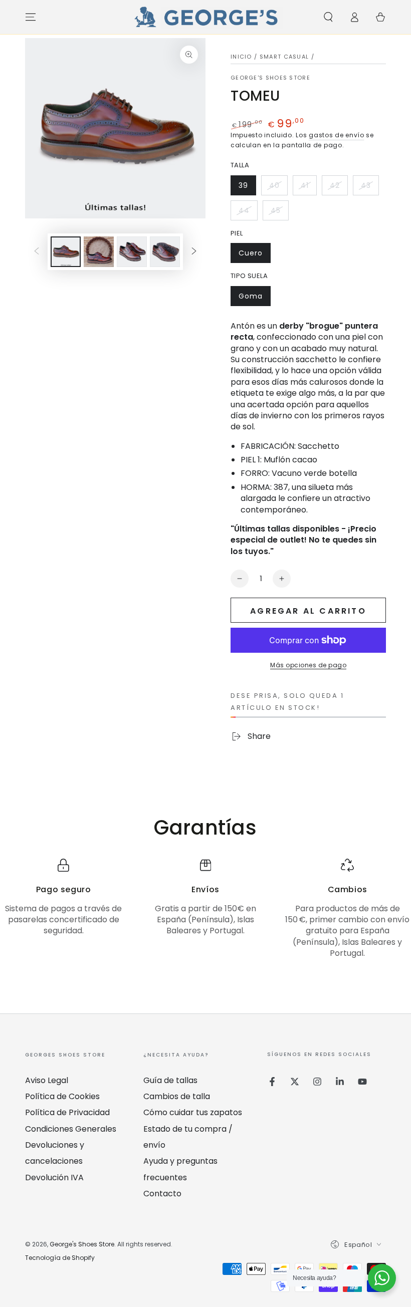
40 (278, 187)
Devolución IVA (54, 1177)
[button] (328, 17)
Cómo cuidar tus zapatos (192, 1112)
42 (338, 187)
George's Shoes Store (270, 78)
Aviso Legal (46, 1080)
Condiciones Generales (70, 1129)
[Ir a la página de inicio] (205, 17)
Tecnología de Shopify (60, 1258)
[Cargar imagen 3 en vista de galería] (132, 251)
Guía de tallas (170, 1080)
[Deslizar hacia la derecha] (194, 252)
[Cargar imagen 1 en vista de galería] (66, 251)
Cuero (254, 255)
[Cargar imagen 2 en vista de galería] (99, 251)
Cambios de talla (176, 1096)
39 (247, 187)
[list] (205, 909)
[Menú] (31, 17)
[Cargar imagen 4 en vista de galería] (165, 251)
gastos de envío (336, 135)
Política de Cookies (62, 1096)
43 (369, 187)
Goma (254, 298)
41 (308, 187)
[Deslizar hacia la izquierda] (37, 252)
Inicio (241, 57)
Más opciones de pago (308, 665)
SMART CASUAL (284, 57)
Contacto (162, 1193)
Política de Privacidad (67, 1112)
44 (248, 212)
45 (279, 212)
